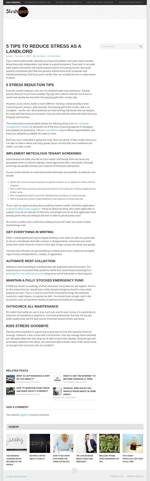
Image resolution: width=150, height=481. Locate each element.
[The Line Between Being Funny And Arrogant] (86, 443)
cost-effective (52, 130)
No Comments (54, 56)
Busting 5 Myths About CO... (69, 2)
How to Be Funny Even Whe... (100, 2)
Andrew (9, 56)
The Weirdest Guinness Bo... (38, 2)
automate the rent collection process (25, 273)
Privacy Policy (135, 476)
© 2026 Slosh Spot (16, 476)
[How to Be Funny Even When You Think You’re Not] (63, 443)
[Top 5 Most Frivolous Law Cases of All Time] (133, 443)
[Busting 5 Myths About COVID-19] (40, 443)
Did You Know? (39, 56)
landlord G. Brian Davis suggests (23, 209)
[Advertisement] (59, 28)
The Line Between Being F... (131, 2)
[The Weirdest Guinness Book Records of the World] (16, 443)
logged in (24, 415)
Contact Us (116, 476)
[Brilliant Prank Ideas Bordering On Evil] (109, 443)
